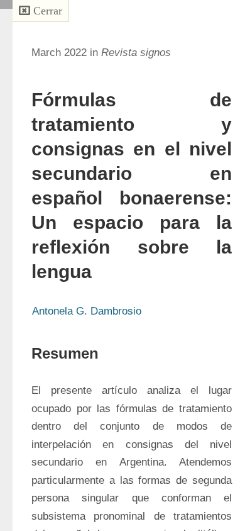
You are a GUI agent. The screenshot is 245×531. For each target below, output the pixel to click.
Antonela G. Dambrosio (86, 311)
